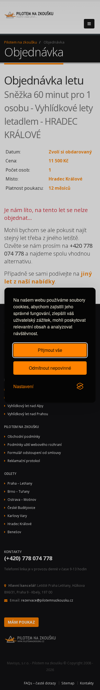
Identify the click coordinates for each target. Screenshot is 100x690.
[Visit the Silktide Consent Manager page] (80, 386)
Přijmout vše (50, 350)
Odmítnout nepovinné (50, 368)
